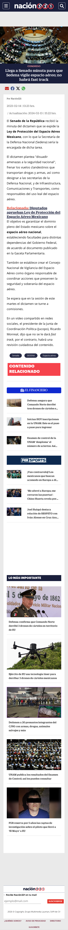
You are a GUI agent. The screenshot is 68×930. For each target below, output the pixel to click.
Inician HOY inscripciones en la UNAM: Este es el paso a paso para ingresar (43, 423)
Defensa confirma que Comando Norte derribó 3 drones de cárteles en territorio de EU (33, 625)
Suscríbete (34, 927)
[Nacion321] (34, 6)
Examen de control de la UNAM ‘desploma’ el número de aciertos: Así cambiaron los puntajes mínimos (42, 446)
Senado (15, 355)
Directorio (55, 921)
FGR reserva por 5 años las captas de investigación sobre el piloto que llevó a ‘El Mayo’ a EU (32, 826)
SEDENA (31, 355)
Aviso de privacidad (36, 921)
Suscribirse (56, 901)
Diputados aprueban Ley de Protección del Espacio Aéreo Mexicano (33, 212)
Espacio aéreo (49, 355)
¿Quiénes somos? (12, 921)
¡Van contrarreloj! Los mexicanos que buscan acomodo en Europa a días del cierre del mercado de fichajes (43, 480)
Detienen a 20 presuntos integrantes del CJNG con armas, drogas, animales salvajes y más (32, 726)
